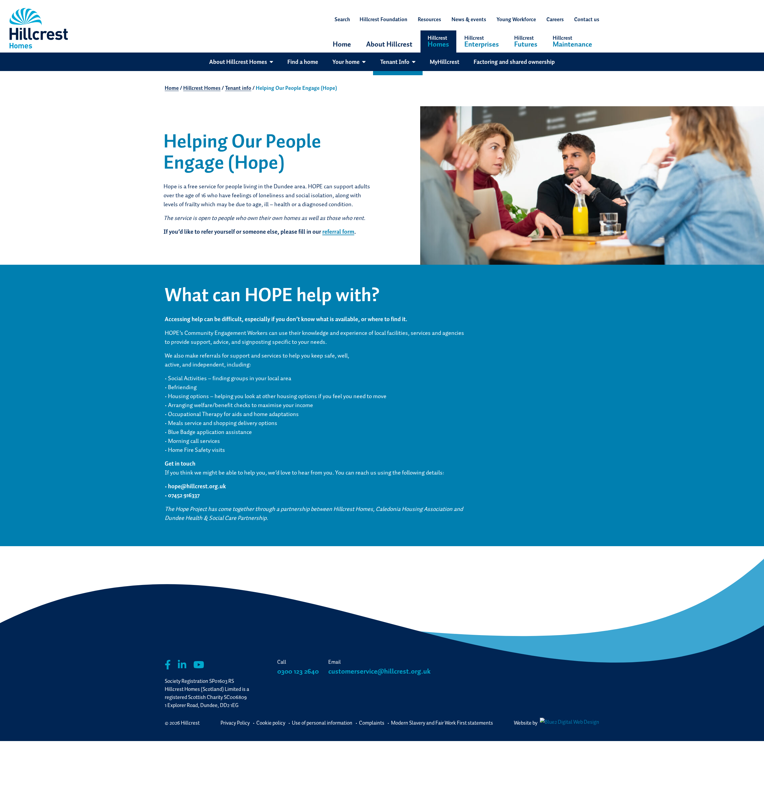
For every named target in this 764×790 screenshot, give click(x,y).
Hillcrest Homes (202, 88)
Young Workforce (516, 19)
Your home (346, 62)
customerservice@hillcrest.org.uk (379, 671)
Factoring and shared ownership (514, 62)
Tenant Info (394, 62)
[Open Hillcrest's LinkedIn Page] (182, 664)
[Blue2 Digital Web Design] (568, 722)
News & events (469, 19)
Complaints (371, 722)
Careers (555, 19)
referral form (338, 231)
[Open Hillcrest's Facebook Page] (168, 664)
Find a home (302, 62)
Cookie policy (270, 722)
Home (342, 44)
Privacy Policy (235, 722)
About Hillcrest (389, 44)
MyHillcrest (444, 62)
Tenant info (238, 88)
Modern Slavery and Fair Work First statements (442, 722)
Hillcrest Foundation (383, 19)
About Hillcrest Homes (238, 62)
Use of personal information (322, 722)
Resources (429, 19)
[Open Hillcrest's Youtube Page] (198, 664)
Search (342, 19)
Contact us (586, 19)
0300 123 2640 (298, 671)
